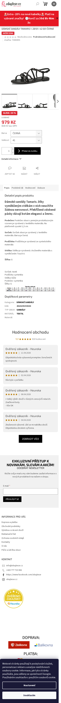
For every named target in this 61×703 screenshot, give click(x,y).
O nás (4, 546)
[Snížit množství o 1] (12, 153)
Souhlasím (29, 695)
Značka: (12, 40)
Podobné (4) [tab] (17, 187)
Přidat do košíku (29, 151)
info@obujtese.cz (14, 565)
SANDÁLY (21, 309)
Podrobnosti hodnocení (44, 37)
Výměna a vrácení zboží (12, 530)
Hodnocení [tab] (30, 187)
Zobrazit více (30, 438)
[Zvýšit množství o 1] (12, 149)
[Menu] (54, 4)
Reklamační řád (9, 534)
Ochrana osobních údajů (13, 538)
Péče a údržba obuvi (11, 550)
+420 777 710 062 (14, 570)
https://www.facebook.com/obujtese (23, 574)
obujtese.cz (11, 579)
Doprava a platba (9, 522)
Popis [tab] (7, 187)
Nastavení (29, 685)
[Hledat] (37, 4)
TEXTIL (20, 313)
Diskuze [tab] (41, 187)
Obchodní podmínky (11, 526)
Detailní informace (10, 159)
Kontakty (6, 542)
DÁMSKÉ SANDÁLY (25, 302)
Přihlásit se (12, 499)
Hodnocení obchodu (30, 332)
